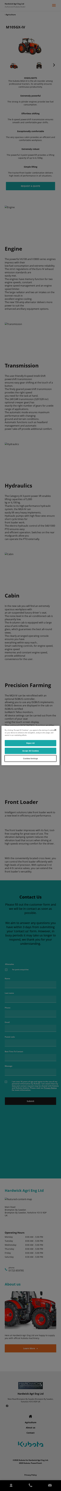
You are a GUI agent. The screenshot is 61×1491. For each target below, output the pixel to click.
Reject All (30, 743)
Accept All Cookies (30, 750)
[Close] (55, 730)
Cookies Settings (30, 758)
